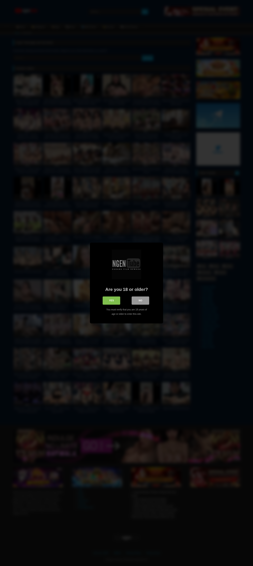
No (140, 300)
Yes (111, 300)
